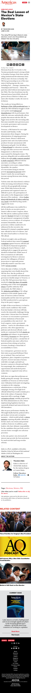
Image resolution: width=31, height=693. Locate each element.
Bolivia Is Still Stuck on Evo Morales (12, 585)
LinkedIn (23, 475)
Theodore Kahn (8, 29)
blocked (10, 216)
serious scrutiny (11, 266)
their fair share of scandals (18, 282)
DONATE (24, 2)
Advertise (15, 653)
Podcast (15, 646)
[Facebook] (7, 64)
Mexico (16, 488)
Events (15, 666)
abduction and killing (11, 291)
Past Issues (15, 635)
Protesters (12, 336)
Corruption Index (15, 665)
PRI (21, 488)
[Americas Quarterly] (8, 2)
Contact (15, 655)
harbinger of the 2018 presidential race (14, 106)
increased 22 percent (14, 172)
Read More (15, 631)
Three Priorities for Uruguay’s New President (15, 534)
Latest (15, 661)
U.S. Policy (15, 663)
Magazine (15, 658)
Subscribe (11, 640)
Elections (9, 488)
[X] (10, 64)
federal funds (7, 147)
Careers (16, 656)
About (15, 651)
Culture (15, 670)
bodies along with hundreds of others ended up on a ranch (15, 199)
